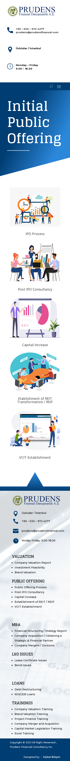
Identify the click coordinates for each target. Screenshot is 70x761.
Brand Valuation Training (31, 714)
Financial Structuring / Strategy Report (41, 631)
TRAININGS (22, 703)
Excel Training (24, 733)
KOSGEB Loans (25, 694)
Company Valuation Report (33, 562)
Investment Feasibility (30, 567)
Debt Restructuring (28, 689)
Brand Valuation (25, 572)
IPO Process (35, 233)
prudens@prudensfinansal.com (43, 530)
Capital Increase (35, 345)
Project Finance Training (31, 719)
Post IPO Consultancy (35, 289)
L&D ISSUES (22, 654)
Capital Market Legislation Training (38, 728)
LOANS (18, 683)
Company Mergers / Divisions (35, 645)
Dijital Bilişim (51, 756)
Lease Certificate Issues (31, 660)
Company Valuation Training (34, 709)
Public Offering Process (31, 587)
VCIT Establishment (35, 457)
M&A (16, 624)
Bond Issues (23, 665)
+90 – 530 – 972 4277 (36, 521)
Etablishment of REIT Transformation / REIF (35, 400)
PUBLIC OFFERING (28, 581)
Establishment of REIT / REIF (34, 602)
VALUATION (23, 556)
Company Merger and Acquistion (37, 723)
